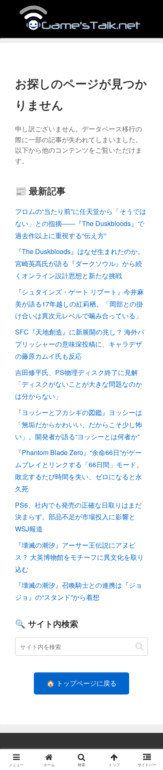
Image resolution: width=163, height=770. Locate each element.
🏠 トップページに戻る (81, 683)
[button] (139, 646)
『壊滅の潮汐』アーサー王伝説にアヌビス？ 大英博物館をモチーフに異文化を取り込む (79, 557)
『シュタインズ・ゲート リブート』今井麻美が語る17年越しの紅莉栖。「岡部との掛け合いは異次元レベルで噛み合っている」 (79, 304)
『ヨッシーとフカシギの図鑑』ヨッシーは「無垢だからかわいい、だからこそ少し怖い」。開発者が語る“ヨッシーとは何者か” (78, 424)
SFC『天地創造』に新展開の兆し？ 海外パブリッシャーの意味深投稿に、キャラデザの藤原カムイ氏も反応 (79, 344)
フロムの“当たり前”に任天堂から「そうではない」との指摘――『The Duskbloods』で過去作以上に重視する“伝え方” (80, 223)
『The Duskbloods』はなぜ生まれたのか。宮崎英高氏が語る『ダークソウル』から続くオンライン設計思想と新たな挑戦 (79, 263)
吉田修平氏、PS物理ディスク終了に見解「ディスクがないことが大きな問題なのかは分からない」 (78, 384)
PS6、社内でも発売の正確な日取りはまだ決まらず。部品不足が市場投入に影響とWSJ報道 (78, 517)
